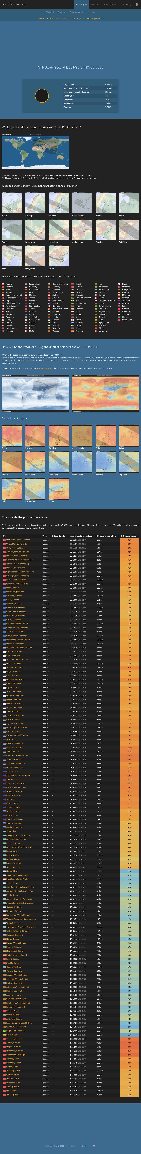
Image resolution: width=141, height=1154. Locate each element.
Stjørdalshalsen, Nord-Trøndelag (20, 572)
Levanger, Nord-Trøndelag (17, 576)
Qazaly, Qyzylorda (14, 867)
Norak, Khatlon (12, 939)
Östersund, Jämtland (15, 592)
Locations (91, 12)
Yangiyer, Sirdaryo (14, 911)
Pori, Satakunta (13, 655)
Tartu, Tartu (11, 739)
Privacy (83, 1146)
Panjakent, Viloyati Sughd (17, 879)
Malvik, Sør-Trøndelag (15, 568)
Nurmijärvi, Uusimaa (15, 695)
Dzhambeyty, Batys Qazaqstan (19, 847)
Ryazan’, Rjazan (13, 803)
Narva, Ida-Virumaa (14, 767)
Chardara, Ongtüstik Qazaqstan (20, 887)
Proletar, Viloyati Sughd (16, 955)
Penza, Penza (12, 815)
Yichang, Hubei (12, 1059)
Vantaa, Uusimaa (13, 711)
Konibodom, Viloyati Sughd (18, 1003)
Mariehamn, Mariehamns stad (19, 647)
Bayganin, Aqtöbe (14, 863)
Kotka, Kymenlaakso (15, 743)
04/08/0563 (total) (54, 18)
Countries (62, 12)
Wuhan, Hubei (12, 1079)
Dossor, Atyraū (12, 851)
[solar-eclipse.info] (14, 4)
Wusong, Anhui (13, 1094)
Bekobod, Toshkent (14, 935)
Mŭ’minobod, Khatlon (15, 991)
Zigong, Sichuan (13, 1043)
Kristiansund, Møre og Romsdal (19, 560)
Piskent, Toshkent (13, 947)
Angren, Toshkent (13, 995)
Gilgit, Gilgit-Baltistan (15, 1031)
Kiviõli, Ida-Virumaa (14, 747)
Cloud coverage (76, 12)
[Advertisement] (70, 40)
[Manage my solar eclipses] (137, 4)
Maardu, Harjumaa (14, 707)
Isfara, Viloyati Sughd (15, 1007)
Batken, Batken (13, 1011)
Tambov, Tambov (13, 811)
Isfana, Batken (12, 959)
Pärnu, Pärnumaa (13, 683)
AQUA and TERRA (44, 368)
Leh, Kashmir (11, 1035)
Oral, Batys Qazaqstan (16, 839)
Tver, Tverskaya (13, 779)
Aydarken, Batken (14, 1019)
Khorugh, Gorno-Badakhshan (19, 1023)
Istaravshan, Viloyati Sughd (18, 915)
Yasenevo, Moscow (14, 791)
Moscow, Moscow (13, 795)
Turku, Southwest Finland (17, 659)
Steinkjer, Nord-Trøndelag (17, 584)
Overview (50, 12)
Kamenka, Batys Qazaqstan (18, 835)
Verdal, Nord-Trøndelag (16, 580)
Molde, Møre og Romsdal (16, 556)
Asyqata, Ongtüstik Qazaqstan (19, 891)
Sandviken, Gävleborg (15, 607)
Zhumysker (11, 831)
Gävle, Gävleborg (13, 619)
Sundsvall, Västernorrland (17, 627)
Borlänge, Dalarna (14, 595)
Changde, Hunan (13, 1063)
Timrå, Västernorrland (15, 631)
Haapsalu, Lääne (13, 663)
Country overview (111, 4)
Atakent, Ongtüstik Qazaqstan (19, 899)
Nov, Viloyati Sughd (14, 951)
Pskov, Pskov (12, 771)
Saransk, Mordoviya (14, 819)
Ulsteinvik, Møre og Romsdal (18, 540)
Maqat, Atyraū (12, 855)
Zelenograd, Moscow (15, 783)
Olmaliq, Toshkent (14, 971)
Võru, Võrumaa (12, 751)
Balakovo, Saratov (14, 827)
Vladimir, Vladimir (14, 807)
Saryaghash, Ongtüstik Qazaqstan (21, 927)
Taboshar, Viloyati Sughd (17, 979)
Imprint (72, 1146)
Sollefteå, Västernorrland (17, 623)
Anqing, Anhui (12, 1086)
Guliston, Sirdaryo (14, 907)
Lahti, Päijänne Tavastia (16, 727)
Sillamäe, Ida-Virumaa (15, 763)
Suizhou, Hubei (12, 1075)
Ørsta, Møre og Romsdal (16, 548)
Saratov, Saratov (13, 823)
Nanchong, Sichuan (14, 1051)
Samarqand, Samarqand (17, 875)
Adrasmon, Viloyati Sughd (17, 987)
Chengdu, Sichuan (14, 1039)
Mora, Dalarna (12, 588)
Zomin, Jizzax (12, 895)
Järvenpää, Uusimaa (15, 715)
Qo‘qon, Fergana (13, 1015)
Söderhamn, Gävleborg (16, 611)
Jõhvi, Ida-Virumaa (14, 759)
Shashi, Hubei (12, 1067)
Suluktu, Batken (13, 963)
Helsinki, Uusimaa (14, 703)
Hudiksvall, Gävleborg (15, 615)
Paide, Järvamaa (13, 719)
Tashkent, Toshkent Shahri (17, 931)
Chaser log (126, 4)
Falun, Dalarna (12, 600)
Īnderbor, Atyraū (13, 843)
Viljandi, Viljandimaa (15, 723)
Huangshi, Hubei (13, 1082)
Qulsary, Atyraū (13, 859)
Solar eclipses (81, 4)
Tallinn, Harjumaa (13, 691)
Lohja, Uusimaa (13, 671)
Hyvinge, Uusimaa (14, 699)
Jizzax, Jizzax (12, 883)
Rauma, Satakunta (14, 651)
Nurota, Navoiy (12, 871)
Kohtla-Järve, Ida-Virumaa (17, 755)
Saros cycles (96, 4)
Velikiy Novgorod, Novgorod (18, 775)
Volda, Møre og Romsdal (16, 544)
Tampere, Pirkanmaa (15, 667)
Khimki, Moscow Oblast (16, 787)
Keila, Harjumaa (13, 675)
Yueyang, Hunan (13, 1070)
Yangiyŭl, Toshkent (14, 923)
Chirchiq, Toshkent (14, 967)
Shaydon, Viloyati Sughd (17, 999)
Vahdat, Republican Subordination (21, 919)
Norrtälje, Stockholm (15, 643)
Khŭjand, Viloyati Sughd (16, 975)
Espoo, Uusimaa (13, 687)
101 (106, 96)
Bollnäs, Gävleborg (14, 604)
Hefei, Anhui (11, 1091)
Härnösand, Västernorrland (18, 639)
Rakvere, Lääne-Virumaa (17, 735)
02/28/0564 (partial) (87, 18)
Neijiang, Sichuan (13, 1047)
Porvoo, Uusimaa (13, 731)
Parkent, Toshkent (14, 983)
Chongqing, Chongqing (16, 1055)
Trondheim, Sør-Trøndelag (17, 564)
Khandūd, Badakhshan (16, 1027)
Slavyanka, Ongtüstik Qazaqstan (20, 903)
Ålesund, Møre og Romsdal (17, 552)
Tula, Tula (10, 799)
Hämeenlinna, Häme (15, 679)
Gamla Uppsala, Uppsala (16, 635)
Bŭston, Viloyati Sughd (16, 943)
